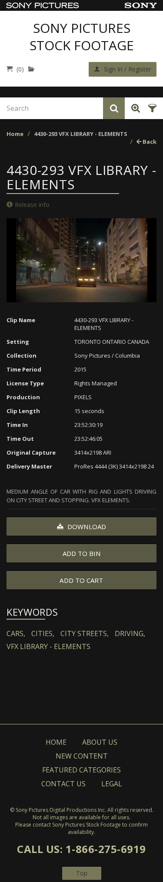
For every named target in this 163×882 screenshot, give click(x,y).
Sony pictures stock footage (82, 36)
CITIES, (42, 633)
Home (15, 134)
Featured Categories (81, 770)
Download (86, 526)
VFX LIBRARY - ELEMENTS (48, 646)
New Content (82, 756)
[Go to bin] (33, 69)
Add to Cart (81, 580)
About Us (99, 742)
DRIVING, (130, 633)
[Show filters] (151, 108)
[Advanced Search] (134, 108)
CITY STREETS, (84, 633)
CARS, (16, 633)
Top (81, 873)
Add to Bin (82, 553)
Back (148, 141)
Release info (32, 204)
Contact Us (63, 783)
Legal (111, 783)
